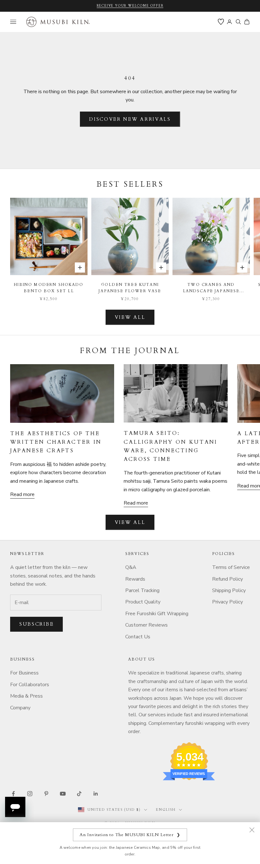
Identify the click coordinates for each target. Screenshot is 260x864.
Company (20, 707)
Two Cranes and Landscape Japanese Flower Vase (211, 288)
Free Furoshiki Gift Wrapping (156, 613)
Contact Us (137, 636)
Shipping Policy (229, 590)
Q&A (130, 567)
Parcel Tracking (142, 590)
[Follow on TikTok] (79, 793)
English (166, 809)
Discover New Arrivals (130, 119)
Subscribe (36, 624)
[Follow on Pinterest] (46, 793)
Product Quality (142, 601)
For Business (24, 672)
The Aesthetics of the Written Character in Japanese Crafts (55, 442)
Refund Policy (227, 579)
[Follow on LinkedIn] (96, 793)
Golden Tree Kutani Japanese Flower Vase (130, 287)
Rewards (135, 579)
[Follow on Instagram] (30, 793)
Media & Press (26, 696)
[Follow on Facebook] (13, 793)
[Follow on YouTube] (63, 793)
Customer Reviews (146, 625)
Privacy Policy (227, 601)
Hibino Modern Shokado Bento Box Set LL (48, 287)
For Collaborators (29, 684)
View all (130, 317)
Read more (22, 494)
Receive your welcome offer (130, 5)
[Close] (252, 830)
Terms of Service (231, 567)
